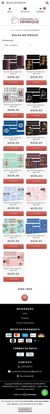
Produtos (25, 318)
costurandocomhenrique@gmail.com (26, 371)
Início (13, 30)
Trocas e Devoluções (25, 323)
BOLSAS (19, 30)
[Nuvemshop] (25, 395)
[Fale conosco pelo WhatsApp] (44, 392)
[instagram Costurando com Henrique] (24, 297)
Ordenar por (7, 40)
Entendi (25, 409)
